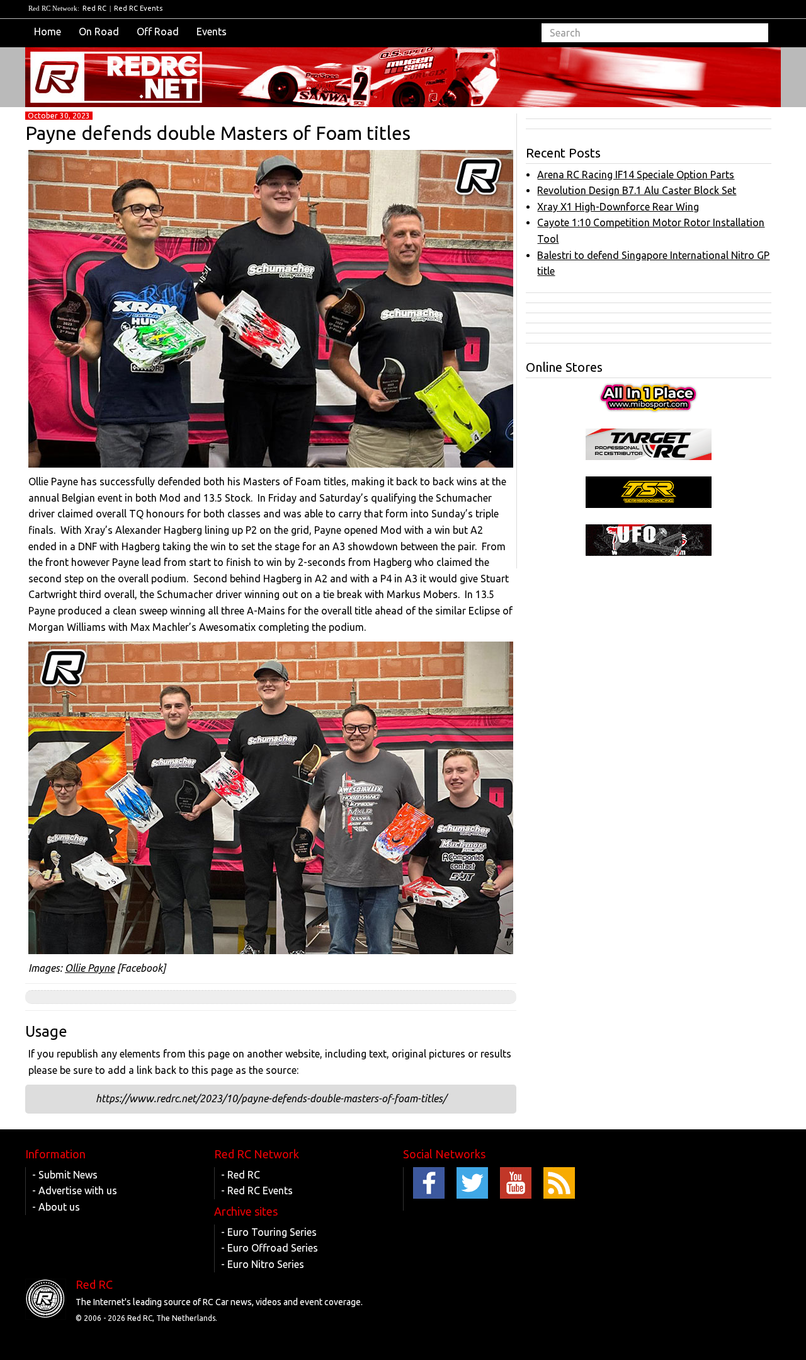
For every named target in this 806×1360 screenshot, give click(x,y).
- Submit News (65, 1174)
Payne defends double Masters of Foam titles (218, 133)
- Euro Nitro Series (262, 1264)
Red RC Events (138, 8)
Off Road (158, 31)
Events (211, 31)
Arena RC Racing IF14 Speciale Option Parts (635, 174)
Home (47, 31)
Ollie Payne (90, 968)
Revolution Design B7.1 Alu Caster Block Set (636, 190)
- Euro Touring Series (269, 1232)
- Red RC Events (257, 1190)
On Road (99, 31)
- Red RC (240, 1174)
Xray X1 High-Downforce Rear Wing (618, 206)
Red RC (94, 8)
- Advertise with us (74, 1190)
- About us (56, 1207)
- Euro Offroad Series (269, 1247)
